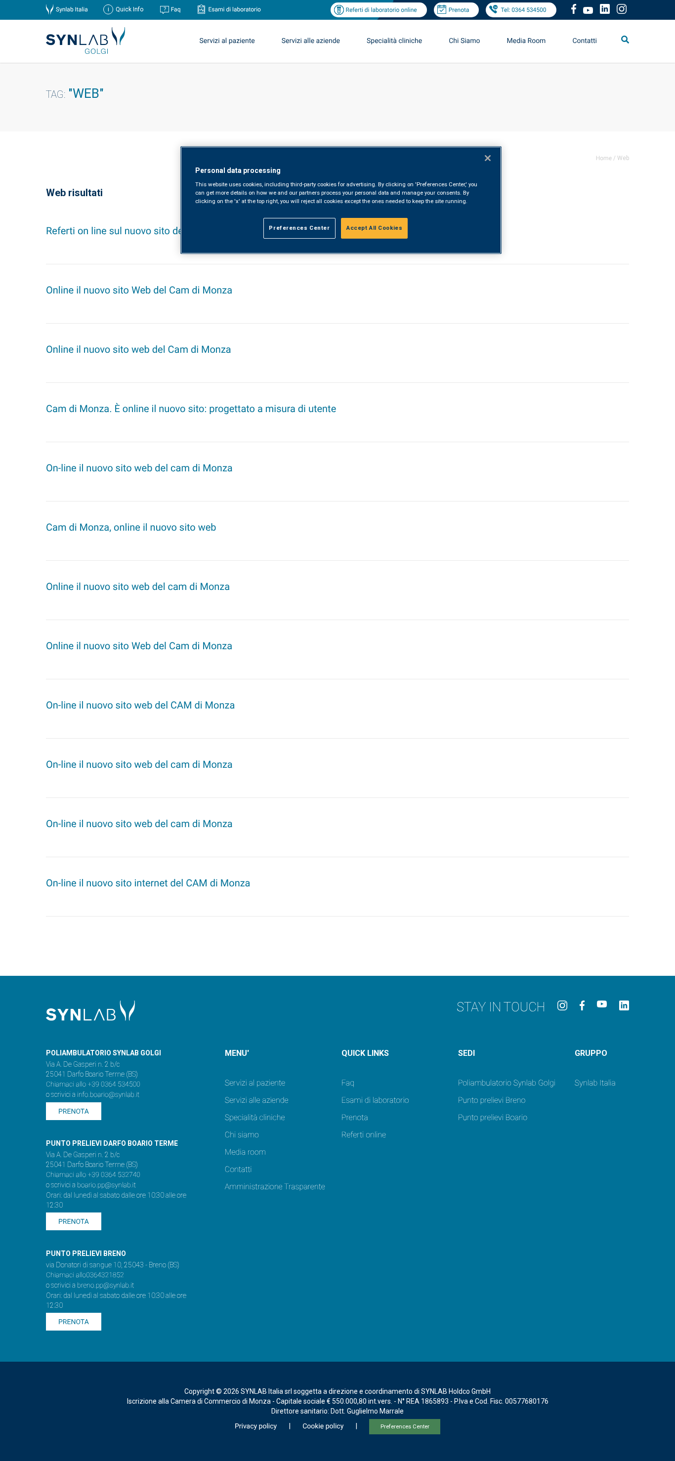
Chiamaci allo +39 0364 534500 (93, 1084)
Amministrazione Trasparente (275, 1186)
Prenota (459, 9)
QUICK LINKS (365, 1053)
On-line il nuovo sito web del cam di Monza (139, 468)
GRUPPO (591, 1053)
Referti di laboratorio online (381, 9)
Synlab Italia (72, 9)
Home (604, 158)
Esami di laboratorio (234, 9)
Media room (245, 1152)
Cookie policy (322, 1426)
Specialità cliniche (394, 41)
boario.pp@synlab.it (106, 1185)
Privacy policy (256, 1426)
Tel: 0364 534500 (523, 9)
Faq (176, 9)
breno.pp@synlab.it (105, 1286)
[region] (341, 200)
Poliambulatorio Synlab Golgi (506, 1082)
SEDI (466, 1053)
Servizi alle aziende (257, 1100)
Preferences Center (404, 1426)
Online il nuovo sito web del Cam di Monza (138, 349)
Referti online (363, 1134)
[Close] (488, 158)
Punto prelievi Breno (491, 1100)
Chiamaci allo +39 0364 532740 (93, 1175)
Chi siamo (242, 1134)
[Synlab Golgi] (85, 51)
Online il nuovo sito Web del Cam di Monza (139, 290)
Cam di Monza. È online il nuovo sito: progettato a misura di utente (191, 409)
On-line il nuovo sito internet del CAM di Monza (148, 883)
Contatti (584, 41)
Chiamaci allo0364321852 (85, 1275)
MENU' (237, 1053)
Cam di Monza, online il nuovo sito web (131, 527)
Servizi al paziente (255, 1082)
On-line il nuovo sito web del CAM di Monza (140, 705)
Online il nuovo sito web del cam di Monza (138, 586)
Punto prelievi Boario (492, 1117)
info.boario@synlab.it (108, 1095)
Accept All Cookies (374, 227)
